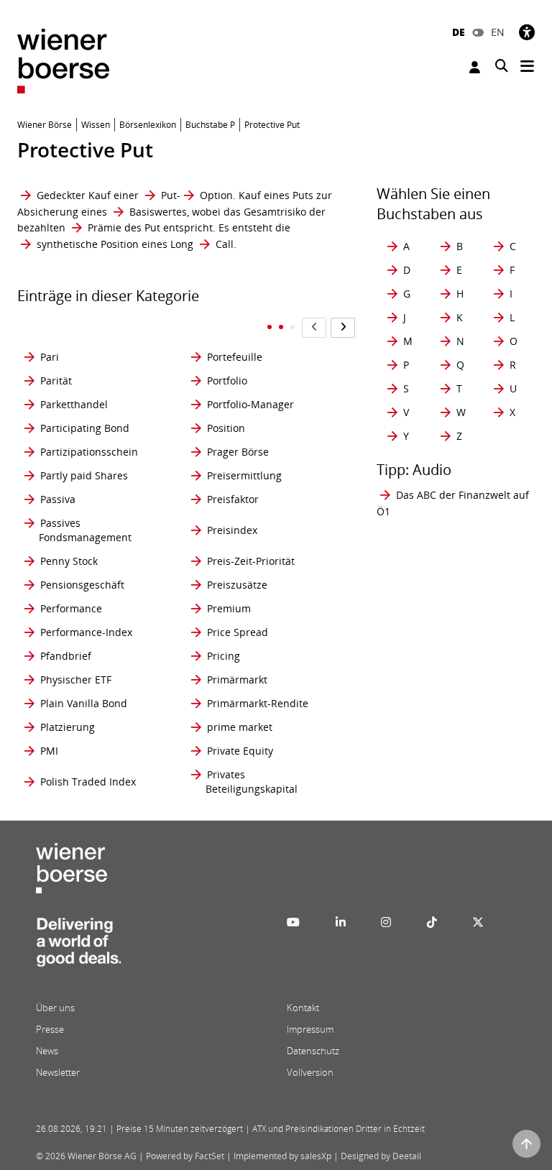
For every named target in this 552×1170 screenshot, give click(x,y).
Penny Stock (69, 561)
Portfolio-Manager (250, 404)
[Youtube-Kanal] (293, 922)
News (47, 1050)
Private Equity (240, 750)
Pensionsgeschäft (82, 584)
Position (226, 428)
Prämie (104, 227)
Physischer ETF (75, 679)
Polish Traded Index (88, 781)
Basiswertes (158, 211)
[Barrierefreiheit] (527, 32)
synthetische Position (88, 244)
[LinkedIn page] (341, 922)
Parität (56, 380)
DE (458, 32)
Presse (50, 1029)
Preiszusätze (237, 584)
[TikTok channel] (432, 922)
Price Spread (237, 632)
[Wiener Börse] (63, 60)
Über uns (55, 1007)
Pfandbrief (65, 656)
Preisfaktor (233, 499)
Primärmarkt (237, 679)
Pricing (223, 656)
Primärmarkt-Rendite (257, 703)
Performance (71, 608)
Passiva (57, 499)
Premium (229, 608)
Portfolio (227, 380)
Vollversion (310, 1072)
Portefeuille (234, 357)
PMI (49, 750)
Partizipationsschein (89, 452)
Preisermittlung (244, 475)
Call (225, 244)
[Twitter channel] (478, 922)
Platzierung (67, 727)
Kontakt (303, 1007)
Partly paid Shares (84, 475)
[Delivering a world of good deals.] (78, 946)
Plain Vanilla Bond (83, 703)
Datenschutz (313, 1050)
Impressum (310, 1029)
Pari (49, 357)
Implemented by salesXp (282, 1156)
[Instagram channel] (386, 922)
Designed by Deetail (381, 1156)
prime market (239, 727)
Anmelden (476, 67)
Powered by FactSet (185, 1156)
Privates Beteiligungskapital (252, 782)
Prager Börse (238, 452)
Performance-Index (86, 632)
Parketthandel (74, 404)
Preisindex (232, 530)
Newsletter (58, 1072)
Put (169, 195)
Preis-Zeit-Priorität (251, 561)
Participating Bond (84, 428)
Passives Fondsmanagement (85, 530)
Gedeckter (61, 195)
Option (216, 195)
